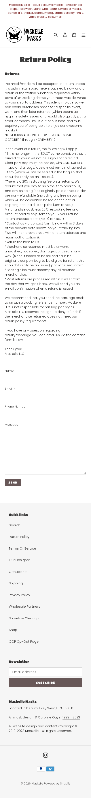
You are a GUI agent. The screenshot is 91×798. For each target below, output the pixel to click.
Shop (13, 629)
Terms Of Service (22, 548)
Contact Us (18, 571)
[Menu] (83, 34)
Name (9, 371)
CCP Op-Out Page (24, 641)
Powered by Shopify (57, 783)
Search (14, 525)
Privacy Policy (19, 595)
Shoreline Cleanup (24, 618)
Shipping (16, 583)
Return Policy (19, 536)
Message (11, 425)
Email (10, 388)
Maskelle (37, 783)
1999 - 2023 (71, 717)
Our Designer (19, 560)
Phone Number (16, 406)
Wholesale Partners (24, 606)
